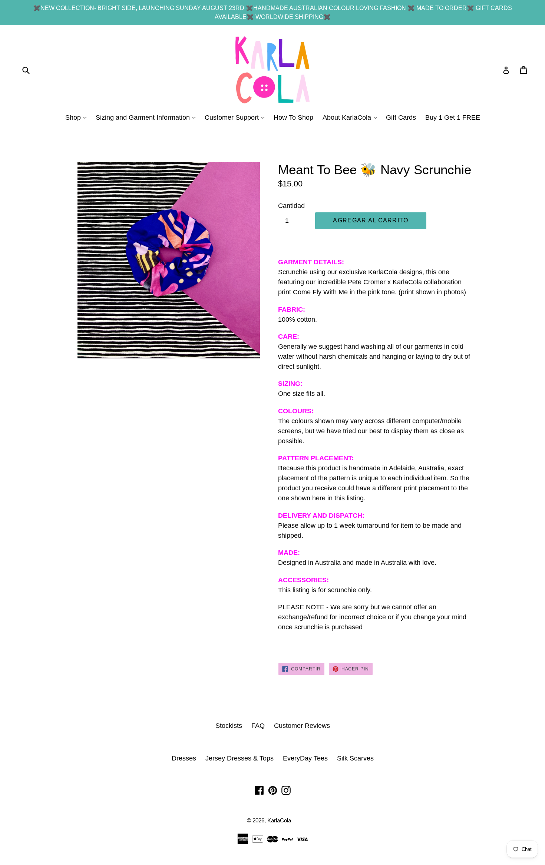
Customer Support (236, 117)
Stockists (228, 725)
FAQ (258, 725)
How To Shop (293, 117)
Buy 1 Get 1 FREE (452, 117)
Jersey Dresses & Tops (239, 758)
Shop (77, 117)
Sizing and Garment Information (147, 117)
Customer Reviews (302, 725)
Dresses (184, 758)
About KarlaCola (351, 117)
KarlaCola (279, 820)
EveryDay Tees (305, 758)
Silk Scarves (355, 758)
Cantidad (291, 205)
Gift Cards (401, 117)
